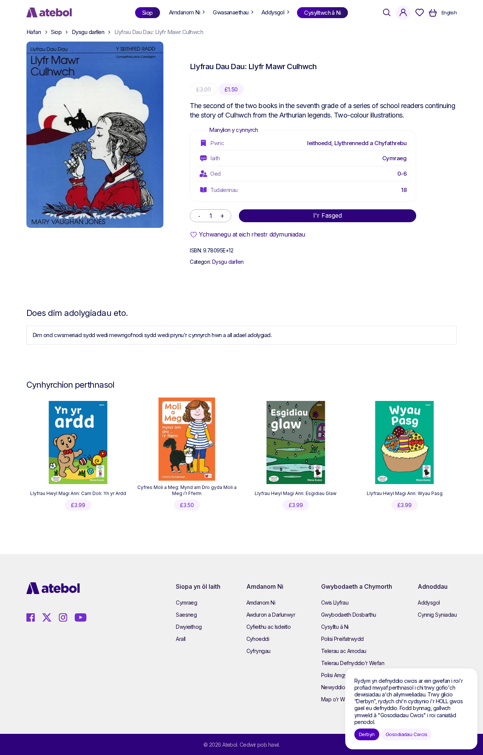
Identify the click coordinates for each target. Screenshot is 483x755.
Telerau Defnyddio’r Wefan (353, 663)
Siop (56, 32)
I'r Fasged (327, 215)
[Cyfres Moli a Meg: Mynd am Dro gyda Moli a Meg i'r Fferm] (186, 439)
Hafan (33, 32)
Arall (180, 639)
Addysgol (429, 602)
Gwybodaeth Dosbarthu (348, 614)
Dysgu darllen (88, 32)
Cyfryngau (258, 651)
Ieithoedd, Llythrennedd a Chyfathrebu (356, 143)
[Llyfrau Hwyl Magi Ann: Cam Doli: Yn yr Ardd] (78, 442)
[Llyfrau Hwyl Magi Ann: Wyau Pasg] (404, 442)
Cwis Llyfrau (335, 602)
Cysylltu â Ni (335, 626)
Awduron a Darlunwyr (270, 614)
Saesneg (186, 614)
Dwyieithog (189, 626)
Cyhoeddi (257, 639)
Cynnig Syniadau (437, 614)
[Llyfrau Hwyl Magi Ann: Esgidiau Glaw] (295, 442)
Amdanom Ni (260, 602)
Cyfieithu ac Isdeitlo (268, 626)
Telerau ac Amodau (343, 651)
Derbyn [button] (367, 734)
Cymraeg (394, 158)
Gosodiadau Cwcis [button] (406, 734)
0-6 (401, 173)
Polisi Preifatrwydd (342, 639)
